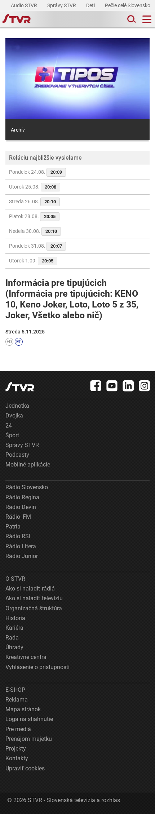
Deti (91, 5)
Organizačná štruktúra (33, 608)
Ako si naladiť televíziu (34, 598)
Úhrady (14, 647)
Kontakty (16, 758)
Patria (13, 526)
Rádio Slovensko (26, 487)
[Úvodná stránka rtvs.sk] (16, 19)
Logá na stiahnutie (29, 719)
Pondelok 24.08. (35, 172)
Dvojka (14, 415)
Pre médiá (18, 729)
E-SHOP (15, 689)
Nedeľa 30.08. (33, 231)
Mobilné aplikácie (27, 464)
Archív (18, 130)
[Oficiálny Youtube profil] (112, 386)
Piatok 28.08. (32, 216)
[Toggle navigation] (147, 19)
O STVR (15, 578)
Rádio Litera (20, 546)
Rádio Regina (22, 497)
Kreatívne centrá (25, 657)
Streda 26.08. (32, 201)
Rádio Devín (20, 507)
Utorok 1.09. (31, 261)
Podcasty (17, 454)
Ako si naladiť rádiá (30, 588)
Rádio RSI (17, 536)
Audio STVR (24, 5)
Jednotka (17, 405)
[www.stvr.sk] (19, 386)
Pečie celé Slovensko (128, 5)
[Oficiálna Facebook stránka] (96, 386)
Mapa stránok (23, 709)
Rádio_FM (18, 516)
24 (8, 425)
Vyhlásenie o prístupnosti (37, 667)
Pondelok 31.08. (35, 246)
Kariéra (14, 627)
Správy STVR (62, 5)
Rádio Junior (21, 556)
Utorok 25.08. (32, 187)
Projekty (15, 748)
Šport (12, 435)
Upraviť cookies (25, 768)
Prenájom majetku (28, 738)
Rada (12, 637)
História (15, 618)
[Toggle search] (131, 19)
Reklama (16, 699)
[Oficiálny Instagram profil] (144, 386)
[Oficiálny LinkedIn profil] (128, 386)
